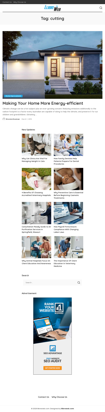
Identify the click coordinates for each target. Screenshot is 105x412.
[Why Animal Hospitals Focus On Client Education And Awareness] (36, 247)
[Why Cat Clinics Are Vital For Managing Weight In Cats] (36, 145)
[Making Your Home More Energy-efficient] (52, 65)
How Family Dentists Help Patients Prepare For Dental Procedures (66, 161)
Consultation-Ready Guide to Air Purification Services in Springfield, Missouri (36, 229)
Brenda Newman (13, 119)
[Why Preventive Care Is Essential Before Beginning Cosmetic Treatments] (68, 179)
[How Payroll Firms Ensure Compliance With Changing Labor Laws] (68, 213)
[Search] (100, 8)
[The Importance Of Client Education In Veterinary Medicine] (68, 247)
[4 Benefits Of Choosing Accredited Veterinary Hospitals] (36, 179)
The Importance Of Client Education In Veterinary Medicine (65, 263)
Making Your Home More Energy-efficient (43, 103)
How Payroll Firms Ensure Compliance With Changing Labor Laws (66, 229)
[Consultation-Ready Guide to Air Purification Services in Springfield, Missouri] (36, 213)
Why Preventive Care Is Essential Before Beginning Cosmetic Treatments (68, 195)
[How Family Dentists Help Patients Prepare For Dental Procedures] (68, 145)
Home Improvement (13, 96)
